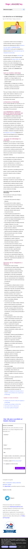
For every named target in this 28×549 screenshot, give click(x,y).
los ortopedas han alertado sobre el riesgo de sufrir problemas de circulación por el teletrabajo (14, 392)
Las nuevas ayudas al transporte (11, 407)
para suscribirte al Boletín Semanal (12, 420)
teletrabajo (19, 55)
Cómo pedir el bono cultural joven (11, 405)
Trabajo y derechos (16, 18)
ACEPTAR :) (5, 546)
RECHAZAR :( (12, 546)
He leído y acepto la (13, 460)
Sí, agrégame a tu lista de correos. (11, 463)
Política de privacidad (17, 460)
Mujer (10, 18)
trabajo (9, 484)
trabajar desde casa (16, 59)
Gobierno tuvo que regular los (13, 47)
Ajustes (20, 546)
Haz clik (6, 419)
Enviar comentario (20, 468)
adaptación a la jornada (10, 132)
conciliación (9, 482)
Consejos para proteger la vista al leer (12, 404)
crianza (14, 482)
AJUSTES (14, 544)
